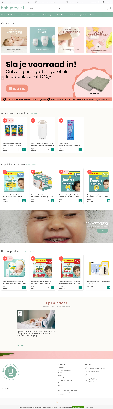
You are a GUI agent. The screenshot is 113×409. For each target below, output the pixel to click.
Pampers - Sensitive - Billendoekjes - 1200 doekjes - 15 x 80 (42, 197)
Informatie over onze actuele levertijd (68, 390)
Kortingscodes (62, 388)
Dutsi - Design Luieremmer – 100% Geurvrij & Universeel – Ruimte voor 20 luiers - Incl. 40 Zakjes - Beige (42, 145)
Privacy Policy (61, 375)
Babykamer (72, 15)
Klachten (60, 373)
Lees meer (20, 346)
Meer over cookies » (89, 407)
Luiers (21, 15)
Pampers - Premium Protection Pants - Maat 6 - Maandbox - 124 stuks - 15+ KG (41, 283)
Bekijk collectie (34, 113)
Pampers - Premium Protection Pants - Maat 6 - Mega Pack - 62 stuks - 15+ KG (69, 283)
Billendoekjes (11, 15)
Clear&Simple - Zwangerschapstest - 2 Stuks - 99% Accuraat (69, 145)
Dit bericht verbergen (78, 407)
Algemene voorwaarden (64, 370)
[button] (2, 78)
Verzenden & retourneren (65, 380)
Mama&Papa (60, 15)
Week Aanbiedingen (46, 15)
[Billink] (56, 402)
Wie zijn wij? (61, 367)
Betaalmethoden (62, 378)
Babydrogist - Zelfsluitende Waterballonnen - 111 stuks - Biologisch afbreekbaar (12, 145)
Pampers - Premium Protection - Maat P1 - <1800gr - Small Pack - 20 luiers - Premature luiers (14, 283)
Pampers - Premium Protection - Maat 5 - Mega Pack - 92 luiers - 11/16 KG (13, 197)
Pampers (92, 15)
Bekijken (102, 230)
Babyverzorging (31, 15)
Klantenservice (95, 2)
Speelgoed (83, 15)
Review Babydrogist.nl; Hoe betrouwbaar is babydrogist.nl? (69, 393)
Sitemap (60, 385)
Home (3, 15)
